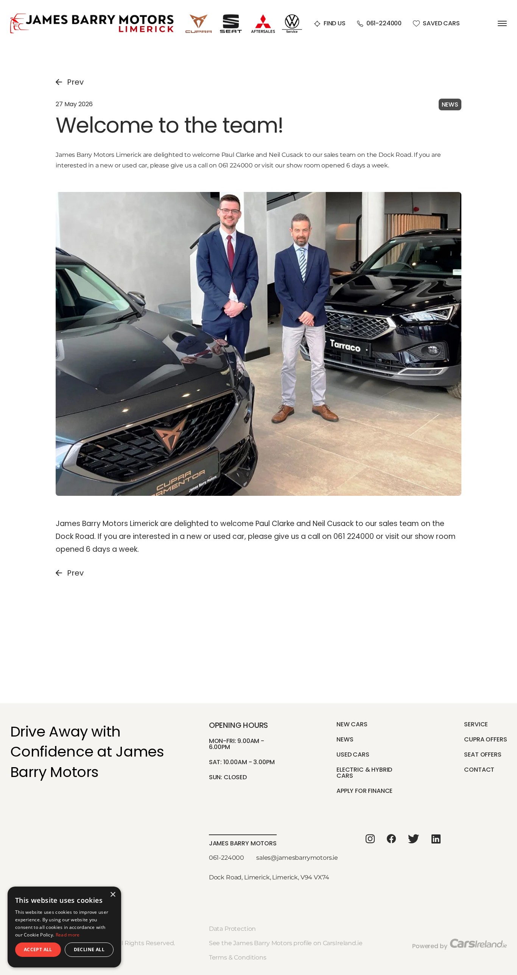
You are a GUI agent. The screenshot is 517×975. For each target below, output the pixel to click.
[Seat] (231, 17)
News (344, 739)
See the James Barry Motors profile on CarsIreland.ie (286, 943)
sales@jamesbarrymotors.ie (297, 857)
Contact (479, 769)
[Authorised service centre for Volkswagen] (292, 17)
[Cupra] (198, 17)
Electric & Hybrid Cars (364, 772)
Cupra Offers (485, 739)
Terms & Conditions (237, 957)
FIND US (335, 23)
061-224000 (384, 23)
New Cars (352, 724)
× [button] (112, 895)
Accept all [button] (38, 949)
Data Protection (232, 928)
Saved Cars (441, 23)
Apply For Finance (364, 790)
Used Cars (352, 754)
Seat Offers (482, 754)
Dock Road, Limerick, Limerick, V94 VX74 (269, 877)
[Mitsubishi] (263, 17)
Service (476, 724)
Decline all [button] (89, 949)
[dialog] (64, 927)
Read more (68, 935)
